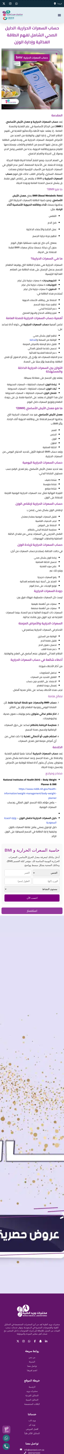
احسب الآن (32, 898)
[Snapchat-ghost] (40, 1341)
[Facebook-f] (34, 1341)
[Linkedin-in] (46, 1341)
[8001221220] (25, 1453)
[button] (59, 15)
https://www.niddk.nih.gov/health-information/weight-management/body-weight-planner (30, 793)
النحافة (33, 340)
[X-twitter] (18, 1341)
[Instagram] (23, 1341)
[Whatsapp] (29, 1341)
